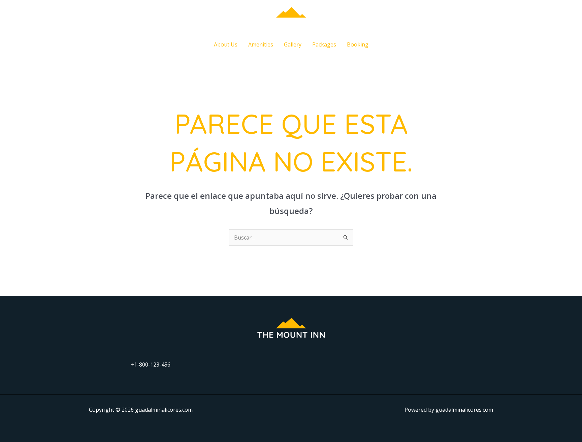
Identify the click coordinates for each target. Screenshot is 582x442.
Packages (324, 44)
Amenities (260, 44)
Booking (357, 44)
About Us (225, 44)
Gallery (292, 44)
